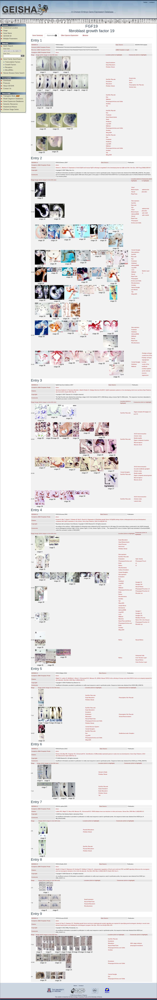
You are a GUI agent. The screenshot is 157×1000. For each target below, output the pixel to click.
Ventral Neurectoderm (125, 716)
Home (75, 985)
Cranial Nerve (122, 605)
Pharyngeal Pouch (141, 561)
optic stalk (145, 213)
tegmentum (145, 375)
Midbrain (108, 99)
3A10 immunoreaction (140, 433)
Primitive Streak (110, 67)
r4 (136, 563)
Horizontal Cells (140, 655)
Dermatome (121, 607)
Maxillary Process (140, 617)
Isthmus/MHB (135, 214)
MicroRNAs (9, 70)
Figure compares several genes (143, 475)
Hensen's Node (102, 772)
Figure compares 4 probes (141, 440)
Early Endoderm (110, 62)
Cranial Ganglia (135, 250)
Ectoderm (88, 712)
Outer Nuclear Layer (141, 662)
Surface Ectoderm (123, 570)
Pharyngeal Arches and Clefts (114, 101)
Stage (5, 30)
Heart (107, 119)
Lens (132, 269)
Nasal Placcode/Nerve (124, 621)
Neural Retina (139, 586)
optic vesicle (145, 215)
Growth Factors (10, 65)
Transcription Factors (12, 62)
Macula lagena (138, 442)
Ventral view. (132, 87)
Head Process (122, 544)
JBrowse (85, 35)
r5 (136, 565)
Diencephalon (135, 200)
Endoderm (109, 81)
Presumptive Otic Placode (136, 85)
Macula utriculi (138, 444)
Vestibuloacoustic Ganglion (126, 733)
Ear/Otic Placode (111, 79)
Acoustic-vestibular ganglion (142, 468)
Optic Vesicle (139, 559)
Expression (51, 35)
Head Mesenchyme (111, 117)
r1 (142, 273)
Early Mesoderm (110, 64)
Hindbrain (108, 121)
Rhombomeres (135, 283)
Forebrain (108, 115)
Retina (120, 565)
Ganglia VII (139, 582)
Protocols (6, 83)
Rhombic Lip (139, 593)
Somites (108, 103)
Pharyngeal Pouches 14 (142, 591)
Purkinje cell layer (147, 353)
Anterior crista (138, 436)
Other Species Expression (69, 35)
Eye (107, 97)
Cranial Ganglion (125, 472)
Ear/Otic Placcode (125, 413)
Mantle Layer (145, 271)
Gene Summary (37, 35)
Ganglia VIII (139, 584)
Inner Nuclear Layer (141, 657)
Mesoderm (109, 83)
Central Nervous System (92, 726)
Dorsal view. (132, 78)
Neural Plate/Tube (90, 718)
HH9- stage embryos (136, 943)
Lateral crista (137, 501)
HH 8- (130, 82)
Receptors (8, 67)
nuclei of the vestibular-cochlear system (146, 366)
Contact (81, 985)
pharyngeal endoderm (136, 945)
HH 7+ (131, 80)
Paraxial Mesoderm (88, 829)
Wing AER (109, 132)
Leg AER (108, 123)
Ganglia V (138, 611)
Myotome (121, 618)
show (57, 52)
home (145, 2)
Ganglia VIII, (139, 615)
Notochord (121, 546)
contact (152, 2)
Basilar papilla (138, 438)
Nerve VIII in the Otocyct (142, 620)
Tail (107, 106)
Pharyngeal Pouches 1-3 (143, 588)
